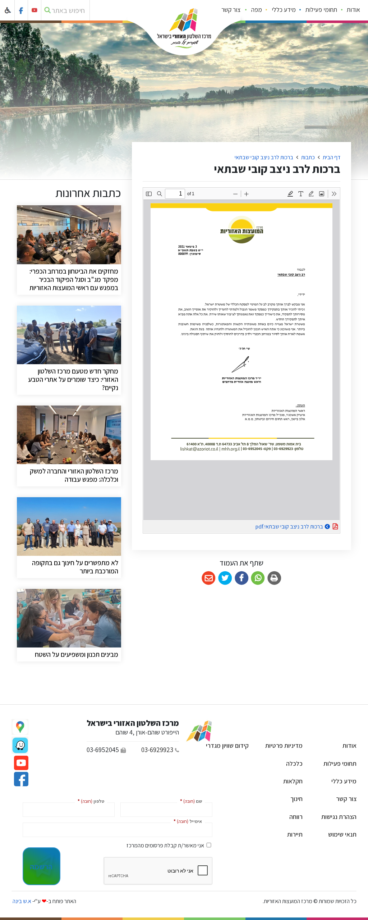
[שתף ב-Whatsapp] (258, 578)
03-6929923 (157, 749)
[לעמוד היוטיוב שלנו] (34, 10)
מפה (256, 9)
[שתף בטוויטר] (225, 578)
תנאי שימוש (342, 834)
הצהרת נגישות (338, 817)
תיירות (295, 834)
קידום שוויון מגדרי (227, 745)
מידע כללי (284, 9)
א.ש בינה (21, 901)
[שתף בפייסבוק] (241, 578)
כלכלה (294, 763)
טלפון (89, 800)
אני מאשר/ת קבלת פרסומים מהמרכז (165, 845)
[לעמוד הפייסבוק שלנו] (21, 10)
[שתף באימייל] (208, 578)
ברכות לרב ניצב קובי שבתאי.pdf (271, 525)
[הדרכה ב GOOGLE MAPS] (20, 727)
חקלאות (293, 781)
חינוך (296, 799)
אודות (353, 9)
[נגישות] (8, 10)
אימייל (186, 821)
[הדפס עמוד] (274, 578)
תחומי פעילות (321, 9)
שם (189, 800)
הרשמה (41, 866)
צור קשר (230, 9)
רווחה (296, 817)
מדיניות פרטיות (284, 745)
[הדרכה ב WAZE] (20, 745)
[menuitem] (353, 10)
